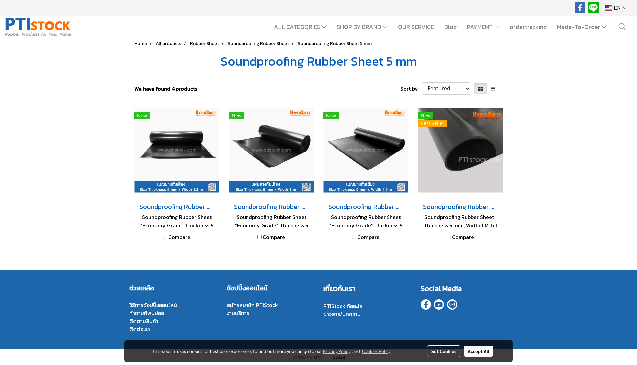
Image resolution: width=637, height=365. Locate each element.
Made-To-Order (579, 26)
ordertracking (528, 26)
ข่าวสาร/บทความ (342, 314)
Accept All (478, 351)
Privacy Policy (336, 351)
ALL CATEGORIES (297, 26)
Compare (179, 237)
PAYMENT (480, 26)
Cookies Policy (376, 351)
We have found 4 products (165, 88)
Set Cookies (443, 351)
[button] (622, 26)
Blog (450, 26)
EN (617, 8)
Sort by (411, 88)
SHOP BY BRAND (360, 26)
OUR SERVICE (416, 26)
